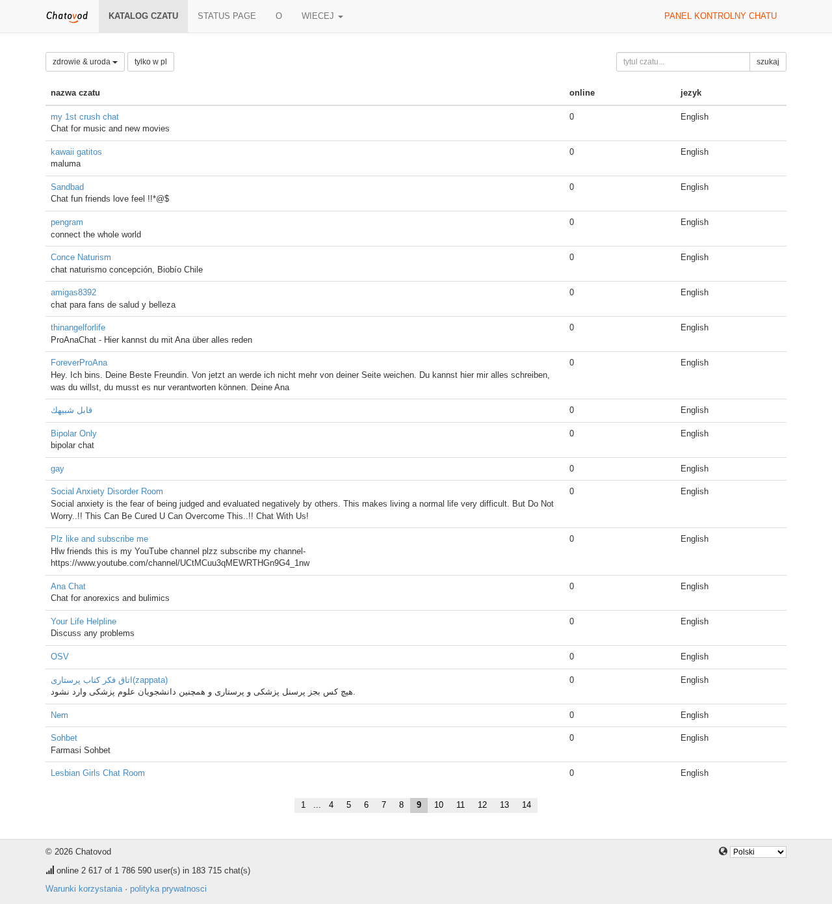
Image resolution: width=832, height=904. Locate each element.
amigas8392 (73, 292)
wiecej (319, 16)
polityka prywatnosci (168, 889)
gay (57, 468)
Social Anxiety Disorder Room (107, 491)
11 (460, 805)
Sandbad (67, 187)
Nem (59, 715)
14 (526, 805)
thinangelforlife (78, 327)
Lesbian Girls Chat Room (98, 773)
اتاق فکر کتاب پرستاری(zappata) (109, 680)
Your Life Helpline (83, 621)
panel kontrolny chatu (720, 16)
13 (504, 805)
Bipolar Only (74, 433)
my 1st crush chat (85, 117)
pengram (67, 222)
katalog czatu (143, 16)
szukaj (768, 61)
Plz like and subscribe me (99, 539)
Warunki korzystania (84, 889)
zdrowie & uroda (82, 61)
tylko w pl (151, 61)
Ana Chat (68, 586)
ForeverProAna (79, 362)
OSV (60, 656)
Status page (227, 16)
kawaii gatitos (76, 152)
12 (482, 805)
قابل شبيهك (71, 410)
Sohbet (64, 738)
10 (438, 805)
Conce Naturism (81, 257)
